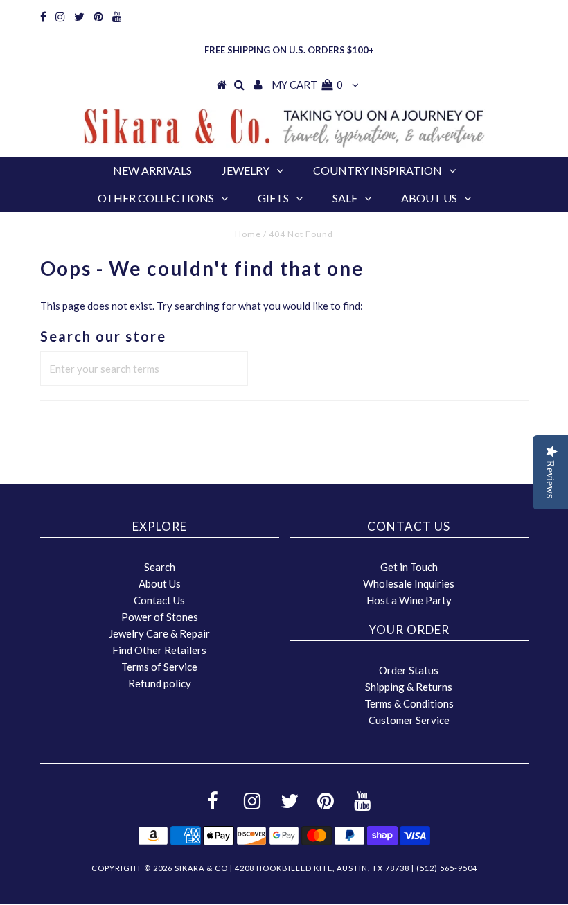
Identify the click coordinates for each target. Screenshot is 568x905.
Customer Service (409, 720)
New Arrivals (152, 170)
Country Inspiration (377, 170)
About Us (429, 197)
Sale (344, 197)
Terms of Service (159, 666)
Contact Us (159, 600)
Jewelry (245, 170)
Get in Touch (409, 567)
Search (159, 567)
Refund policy (159, 683)
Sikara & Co (201, 867)
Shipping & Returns (408, 686)
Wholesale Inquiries (408, 583)
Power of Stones (159, 616)
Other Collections (156, 197)
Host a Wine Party (409, 600)
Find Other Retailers (159, 650)
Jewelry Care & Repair (159, 633)
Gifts (273, 197)
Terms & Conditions (409, 703)
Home (248, 234)
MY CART (307, 84)
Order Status (408, 670)
